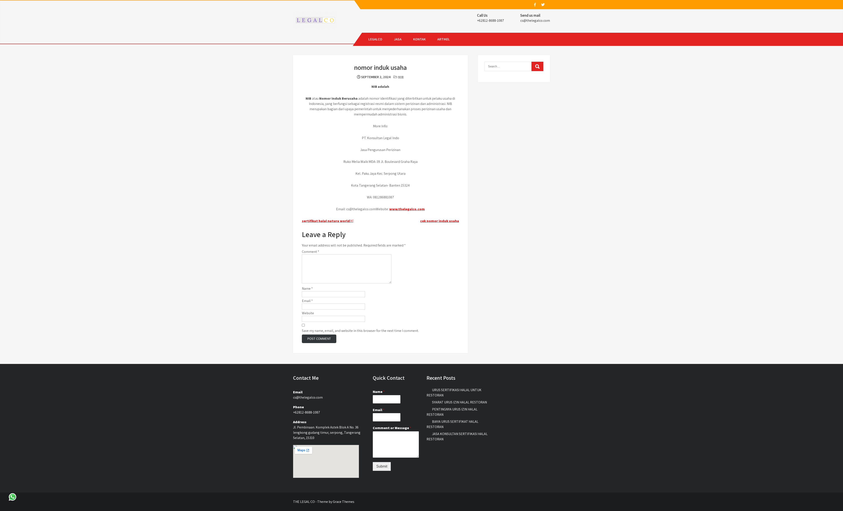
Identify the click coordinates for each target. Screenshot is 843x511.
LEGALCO (375, 39)
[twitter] (542, 4)
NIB (401, 77)
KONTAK (419, 39)
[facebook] (534, 4)
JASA (398, 39)
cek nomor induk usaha (439, 221)
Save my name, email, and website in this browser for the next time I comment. (360, 330)
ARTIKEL (443, 39)
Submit (381, 466)
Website (308, 313)
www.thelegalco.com (407, 209)
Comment (310, 251)
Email (307, 301)
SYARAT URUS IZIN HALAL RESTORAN (459, 402)
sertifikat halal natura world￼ (327, 221)
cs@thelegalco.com (535, 20)
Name (307, 288)
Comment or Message (392, 428)
